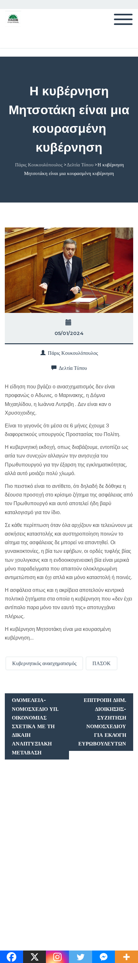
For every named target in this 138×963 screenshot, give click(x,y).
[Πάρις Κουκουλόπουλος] (13, 18)
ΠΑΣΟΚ (101, 663)
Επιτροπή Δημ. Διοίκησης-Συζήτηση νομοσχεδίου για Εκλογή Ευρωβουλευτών (102, 722)
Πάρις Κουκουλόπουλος (73, 353)
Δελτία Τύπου (73, 368)
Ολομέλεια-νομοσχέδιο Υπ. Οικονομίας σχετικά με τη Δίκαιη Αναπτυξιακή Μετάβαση (35, 726)
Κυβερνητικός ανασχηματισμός (44, 663)
